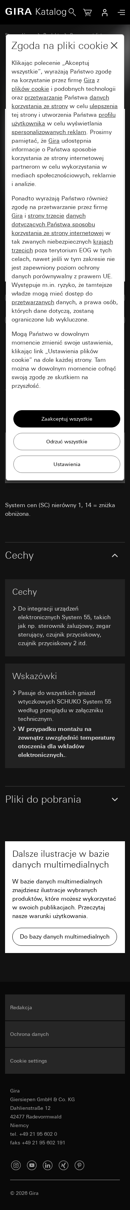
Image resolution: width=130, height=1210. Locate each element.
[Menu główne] (119, 12)
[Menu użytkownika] (104, 12)
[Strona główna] (37, 12)
